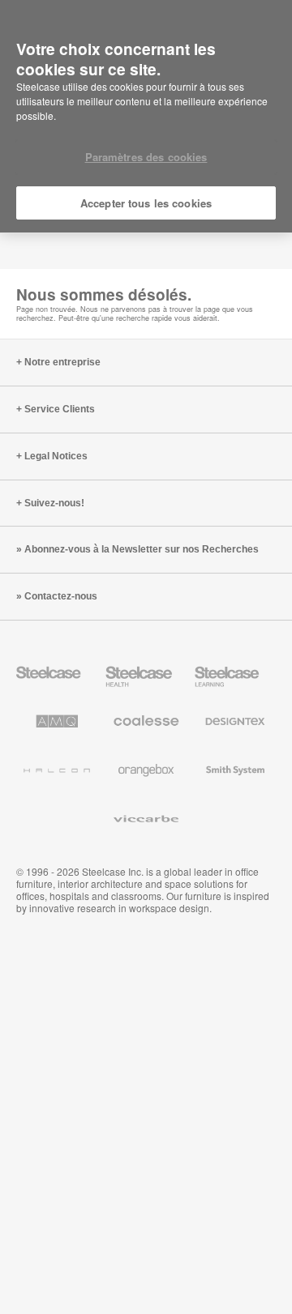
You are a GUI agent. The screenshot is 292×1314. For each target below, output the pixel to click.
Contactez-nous (60, 596)
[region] (146, 116)
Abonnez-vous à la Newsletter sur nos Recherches (141, 549)
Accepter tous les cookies (146, 203)
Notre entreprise (62, 362)
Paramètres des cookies (146, 156)
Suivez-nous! (54, 503)
